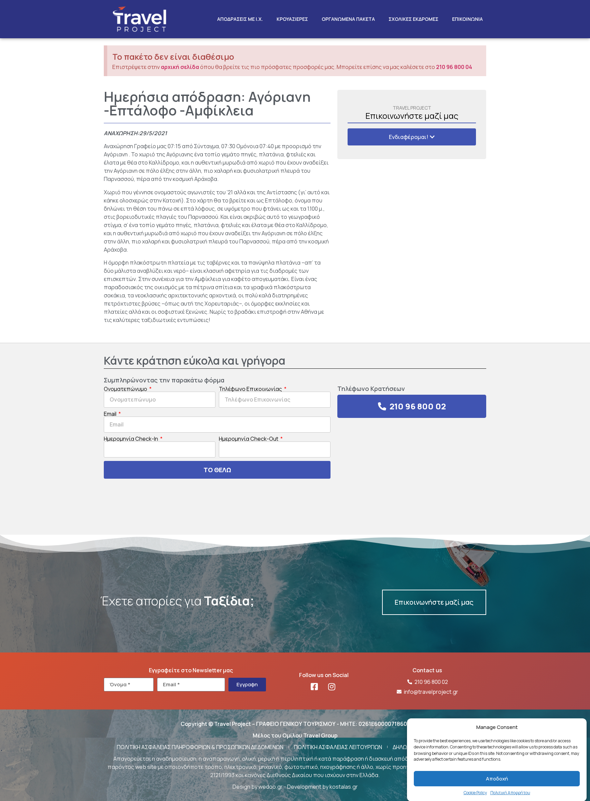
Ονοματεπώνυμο (126, 389)
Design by (245, 786)
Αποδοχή (497, 778)
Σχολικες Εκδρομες (413, 19)
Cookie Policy (475, 793)
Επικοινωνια (467, 19)
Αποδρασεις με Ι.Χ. (240, 19)
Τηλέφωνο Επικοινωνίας (251, 389)
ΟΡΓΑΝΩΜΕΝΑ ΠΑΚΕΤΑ (348, 19)
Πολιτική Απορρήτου (510, 793)
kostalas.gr (343, 786)
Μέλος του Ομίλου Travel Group (295, 735)
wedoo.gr (270, 786)
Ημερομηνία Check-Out (249, 438)
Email (110, 414)
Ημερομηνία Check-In (131, 438)
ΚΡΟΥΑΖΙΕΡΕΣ (292, 19)
